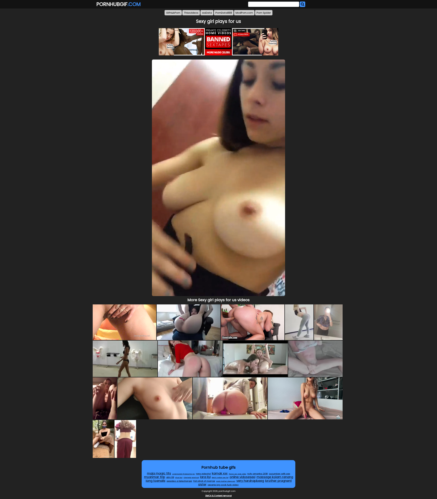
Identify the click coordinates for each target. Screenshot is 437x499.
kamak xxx (220, 473)
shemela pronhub (191, 477)
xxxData (207, 12)
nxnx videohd (203, 473)
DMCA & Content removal (218, 495)
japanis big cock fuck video (223, 484)
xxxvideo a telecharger (179, 481)
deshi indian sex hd (220, 477)
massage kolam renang (275, 477)
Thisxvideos (191, 12)
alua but (178, 477)
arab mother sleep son (225, 481)
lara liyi (205, 477)
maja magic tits (159, 473)
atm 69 (170, 477)
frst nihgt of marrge (204, 481)
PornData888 (223, 12)
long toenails (155, 481)
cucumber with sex (279, 473)
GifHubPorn (173, 12)
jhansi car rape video (237, 474)
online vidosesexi (242, 477)
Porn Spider (264, 12)
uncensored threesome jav (183, 474)
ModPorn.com (244, 12)
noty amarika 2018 (257, 473)
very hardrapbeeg (250, 481)
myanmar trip (154, 477)
